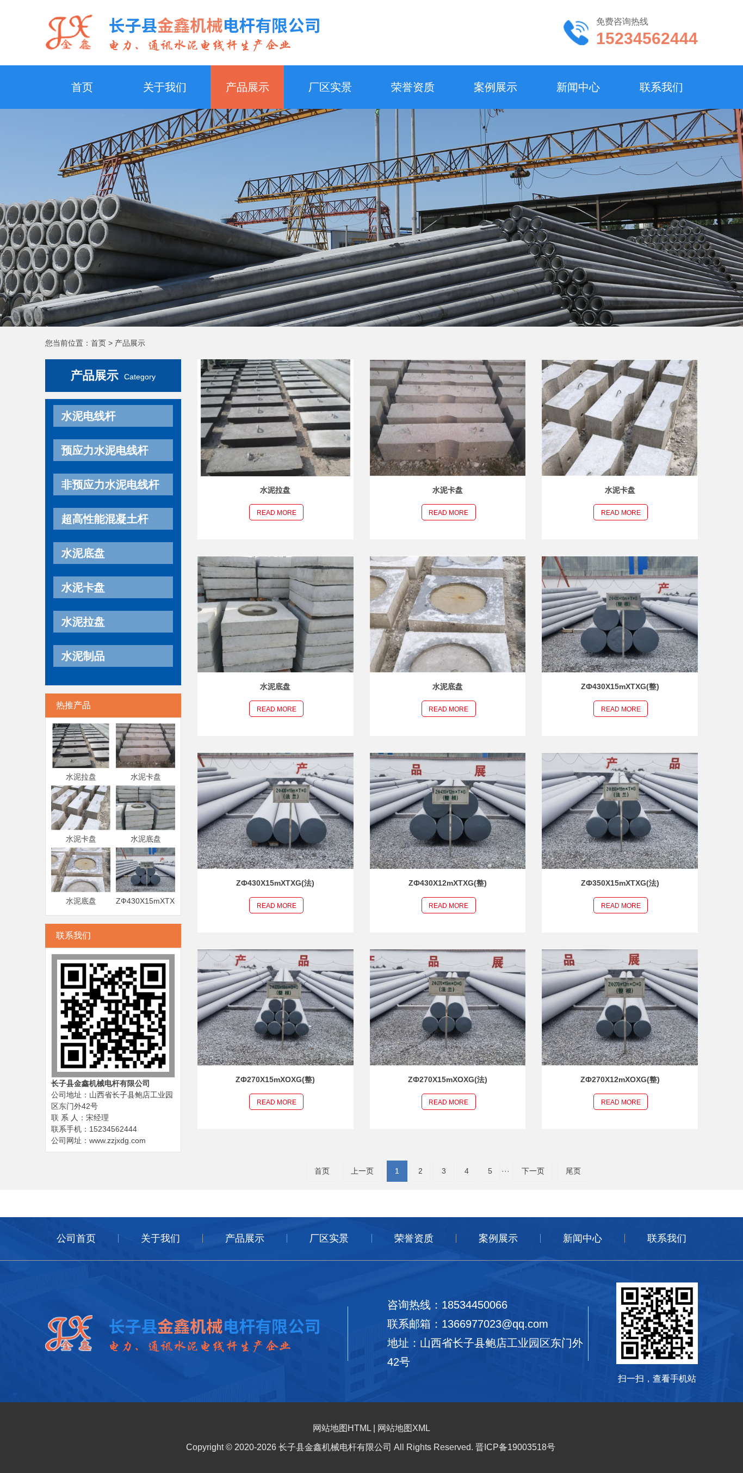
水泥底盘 (83, 553)
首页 (82, 87)
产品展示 (247, 87)
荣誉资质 (413, 87)
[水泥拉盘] (80, 745)
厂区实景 (330, 87)
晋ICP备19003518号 (515, 1447)
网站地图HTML (342, 1428)
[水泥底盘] (145, 807)
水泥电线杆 (88, 416)
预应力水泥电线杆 (104, 450)
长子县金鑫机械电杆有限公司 (100, 1083)
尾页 (573, 1171)
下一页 (533, 1171)
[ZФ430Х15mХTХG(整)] (145, 869)
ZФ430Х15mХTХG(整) (155, 901)
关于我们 (165, 87)
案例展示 (495, 87)
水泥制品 (83, 656)
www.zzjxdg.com (117, 1140)
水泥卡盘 (83, 587)
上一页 (362, 1171)
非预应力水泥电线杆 (110, 484)
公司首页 (76, 1238)
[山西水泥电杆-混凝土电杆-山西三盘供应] (182, 32)
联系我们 (661, 87)
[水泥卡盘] (145, 745)
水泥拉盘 (83, 622)
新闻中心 (578, 87)
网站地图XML (403, 1428)
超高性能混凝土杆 (104, 519)
